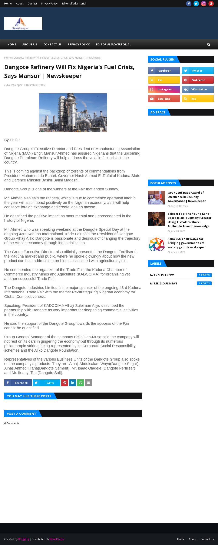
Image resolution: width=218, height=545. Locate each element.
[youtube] (164, 98)
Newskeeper (14, 85)
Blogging (23, 539)
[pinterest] (211, 3)
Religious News (177, 283)
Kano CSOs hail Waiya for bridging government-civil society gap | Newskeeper (186, 243)
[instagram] (203, 3)
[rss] (164, 80)
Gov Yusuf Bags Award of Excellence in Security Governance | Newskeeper (187, 197)
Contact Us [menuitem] (52, 44)
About (19, 3)
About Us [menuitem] (29, 44)
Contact (32, 3)
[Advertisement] (181, 146)
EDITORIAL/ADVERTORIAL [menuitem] (113, 44)
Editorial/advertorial (74, 3)
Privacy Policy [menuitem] (79, 44)
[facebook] (188, 3)
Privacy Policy (49, 3)
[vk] (198, 89)
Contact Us (207, 539)
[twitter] (196, 3)
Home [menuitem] (11, 44)
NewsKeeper (57, 539)
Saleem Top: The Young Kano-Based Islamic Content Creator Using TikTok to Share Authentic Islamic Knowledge (189, 220)
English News (177, 275)
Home (8, 3)
